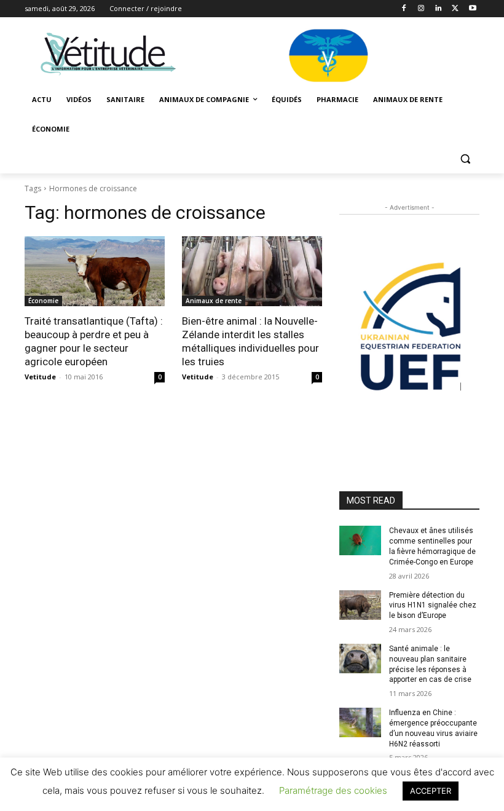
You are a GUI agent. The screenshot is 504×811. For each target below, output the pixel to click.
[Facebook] (404, 9)
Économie (43, 300)
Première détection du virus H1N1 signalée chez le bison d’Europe (432, 605)
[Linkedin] (438, 9)
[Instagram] (421, 9)
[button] (465, 158)
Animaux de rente (214, 300)
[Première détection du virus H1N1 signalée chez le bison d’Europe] (360, 605)
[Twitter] (455, 9)
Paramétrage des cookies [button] (333, 790)
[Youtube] (472, 9)
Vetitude (40, 376)
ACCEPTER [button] (430, 791)
